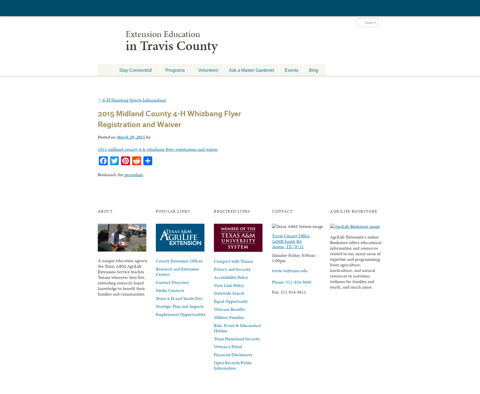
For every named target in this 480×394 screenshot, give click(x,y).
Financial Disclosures (233, 354)
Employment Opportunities (180, 314)
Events (291, 70)
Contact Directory (172, 282)
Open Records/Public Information (233, 365)
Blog (311, 70)
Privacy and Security (232, 269)
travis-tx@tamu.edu (290, 270)
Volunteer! (208, 70)
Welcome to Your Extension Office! (105, 70)
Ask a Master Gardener (251, 70)
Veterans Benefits (229, 309)
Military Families (229, 317)
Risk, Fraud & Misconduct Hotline (237, 328)
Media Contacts (170, 290)
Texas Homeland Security (237, 339)
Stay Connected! (133, 70)
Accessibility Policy (231, 277)
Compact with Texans (233, 261)
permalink (133, 174)
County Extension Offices (179, 261)
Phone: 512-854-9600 (291, 282)
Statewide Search (229, 293)
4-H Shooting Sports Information (132, 100)
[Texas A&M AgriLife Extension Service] (128, 9)
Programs (172, 70)
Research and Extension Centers (177, 271)
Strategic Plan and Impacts (180, 306)
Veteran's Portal (228, 346)
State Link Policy (229, 285)
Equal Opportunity (231, 301)
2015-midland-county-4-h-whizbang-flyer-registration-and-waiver (158, 149)
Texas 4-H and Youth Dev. (179, 298)
